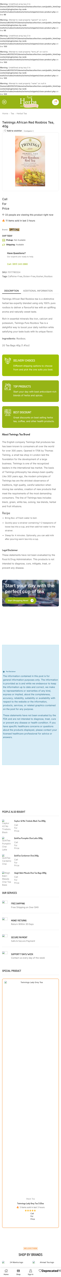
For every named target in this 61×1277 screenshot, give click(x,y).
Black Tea (30, 1198)
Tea (12, 113)
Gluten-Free (29, 276)
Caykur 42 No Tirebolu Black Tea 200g (30, 820)
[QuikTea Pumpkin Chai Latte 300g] (6, 844)
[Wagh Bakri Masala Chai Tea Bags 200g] (6, 878)
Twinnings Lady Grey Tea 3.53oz (30, 1203)
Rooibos (48, 276)
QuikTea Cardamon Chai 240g (26, 855)
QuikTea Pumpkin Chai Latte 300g (28, 838)
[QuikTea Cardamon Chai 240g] (6, 861)
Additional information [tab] (38, 290)
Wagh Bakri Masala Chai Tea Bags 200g (30, 872)
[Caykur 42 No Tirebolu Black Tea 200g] (6, 826)
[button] (20, 600)
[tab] (11, 291)
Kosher (39, 276)
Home (5, 113)
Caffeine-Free (15, 276)
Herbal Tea (22, 113)
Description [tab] (11, 290)
